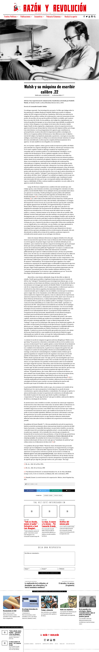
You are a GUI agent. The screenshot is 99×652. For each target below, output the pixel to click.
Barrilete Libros (48, 643)
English (62, 643)
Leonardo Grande (48, 495)
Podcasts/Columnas (53, 16)
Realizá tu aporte (71, 16)
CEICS (56, 643)
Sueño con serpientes (66, 610)
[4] (53, 442)
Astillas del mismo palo (64, 522)
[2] (31, 198)
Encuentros (38, 16)
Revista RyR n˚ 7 (59, 95)
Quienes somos (28, 643)
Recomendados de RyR (9, 611)
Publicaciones (25, 16)
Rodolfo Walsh (58, 495)
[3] (68, 377)
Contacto (38, 643)
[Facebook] (84, 16)
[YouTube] (89, 16)
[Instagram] (92, 16)
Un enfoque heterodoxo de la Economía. (30, 610)
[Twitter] (86, 16)
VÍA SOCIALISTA (70, 643)
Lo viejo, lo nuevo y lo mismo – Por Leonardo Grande (49, 524)
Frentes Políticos (10, 16)
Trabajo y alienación (47, 610)
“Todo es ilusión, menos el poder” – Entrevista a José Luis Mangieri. (31, 525)
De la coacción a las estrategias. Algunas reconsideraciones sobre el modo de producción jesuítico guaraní (87, 612)
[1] (36, 196)
